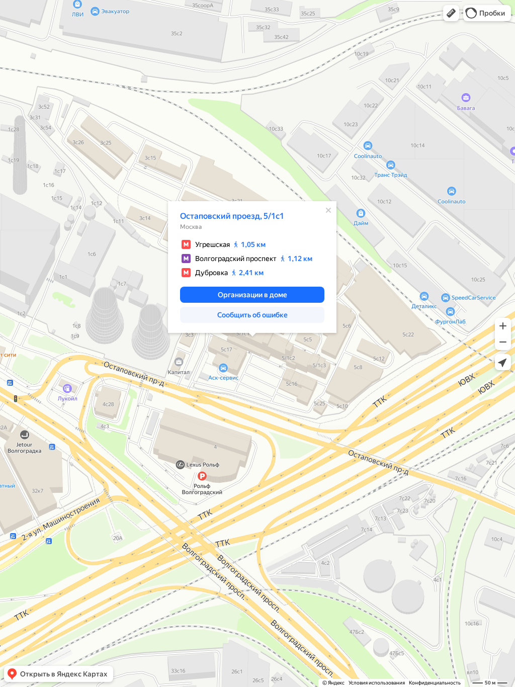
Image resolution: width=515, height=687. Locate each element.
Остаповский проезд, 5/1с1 (232, 216)
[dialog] (252, 267)
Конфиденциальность (435, 682)
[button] (451, 13)
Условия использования (377, 682)
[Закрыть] (328, 210)
